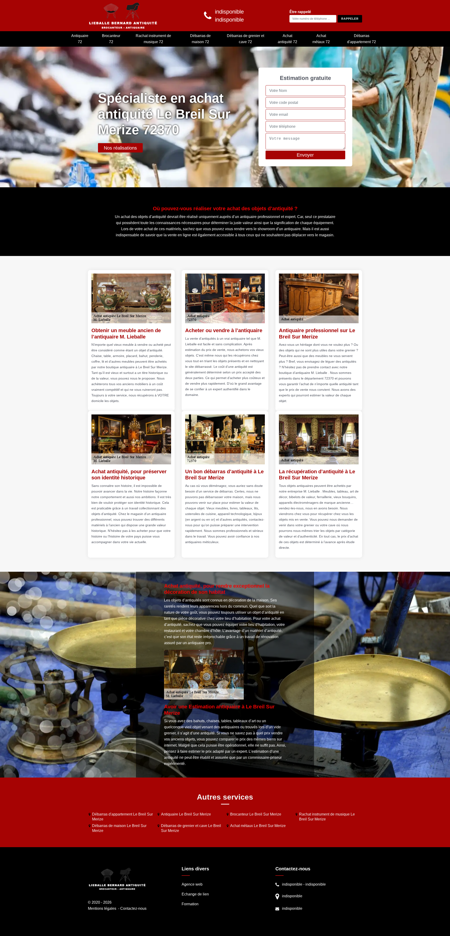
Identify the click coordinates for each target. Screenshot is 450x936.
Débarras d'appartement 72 (361, 39)
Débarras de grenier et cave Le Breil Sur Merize (191, 828)
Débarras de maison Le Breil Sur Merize (119, 828)
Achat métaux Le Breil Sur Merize (258, 826)
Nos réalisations (120, 147)
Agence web (192, 884)
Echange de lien (195, 894)
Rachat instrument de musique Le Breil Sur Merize (327, 816)
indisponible (292, 884)
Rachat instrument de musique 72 (153, 39)
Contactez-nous (133, 908)
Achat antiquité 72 (287, 39)
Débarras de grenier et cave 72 (245, 39)
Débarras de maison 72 (200, 39)
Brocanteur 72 (111, 39)
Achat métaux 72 (321, 39)
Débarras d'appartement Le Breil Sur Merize (122, 816)
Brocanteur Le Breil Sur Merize (255, 814)
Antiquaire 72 (79, 39)
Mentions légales (102, 908)
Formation (190, 904)
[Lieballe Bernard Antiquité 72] (123, 15)
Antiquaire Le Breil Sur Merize (186, 814)
